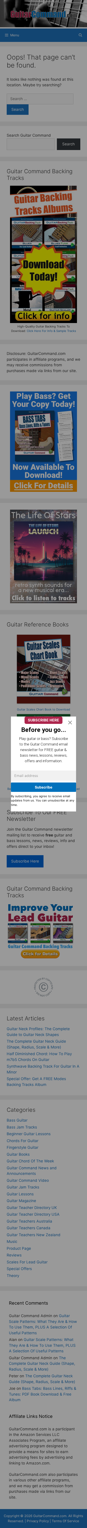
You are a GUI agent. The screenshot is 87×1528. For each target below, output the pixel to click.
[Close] (70, 722)
